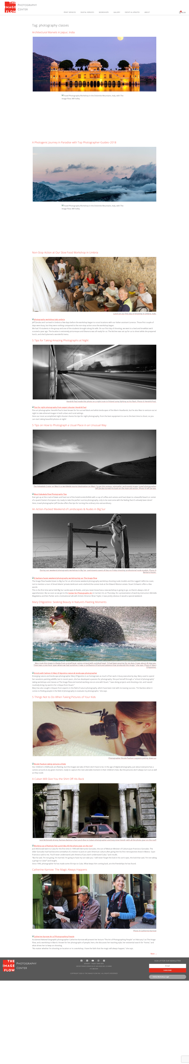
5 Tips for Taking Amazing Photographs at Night (60, 340)
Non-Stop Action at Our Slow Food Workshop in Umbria (65, 252)
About (147, 12)
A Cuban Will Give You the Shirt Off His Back (58, 779)
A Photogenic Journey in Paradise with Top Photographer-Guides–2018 (74, 142)
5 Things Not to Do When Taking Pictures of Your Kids (64, 697)
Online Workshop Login (161, 977)
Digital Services (87, 12)
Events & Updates (132, 12)
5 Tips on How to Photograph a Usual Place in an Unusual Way (69, 425)
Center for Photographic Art (80, 593)
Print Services (70, 12)
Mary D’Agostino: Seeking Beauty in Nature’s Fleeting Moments (69, 602)
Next (154, 953)
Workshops (104, 12)
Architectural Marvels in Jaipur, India (53, 32)
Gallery (117, 12)
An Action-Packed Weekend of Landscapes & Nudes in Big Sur (68, 509)
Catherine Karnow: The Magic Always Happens (59, 869)
